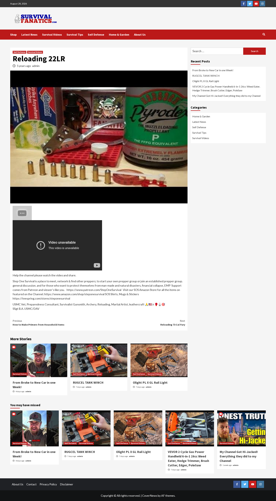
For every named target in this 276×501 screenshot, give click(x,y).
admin (36, 66)
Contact (31, 484)
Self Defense (96, 34)
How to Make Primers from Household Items (38, 322)
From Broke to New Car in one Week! (212, 70)
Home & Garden (119, 34)
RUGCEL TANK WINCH (88, 382)
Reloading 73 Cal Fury (172, 322)
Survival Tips (75, 34)
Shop (13, 34)
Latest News (29, 34)
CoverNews (149, 495)
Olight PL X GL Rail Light (150, 382)
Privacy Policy (48, 484)
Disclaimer (66, 484)
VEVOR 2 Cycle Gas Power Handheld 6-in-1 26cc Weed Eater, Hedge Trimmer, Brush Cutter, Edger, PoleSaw (226, 88)
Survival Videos (52, 34)
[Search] (264, 34)
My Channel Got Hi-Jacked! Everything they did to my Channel (226, 95)
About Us (140, 34)
